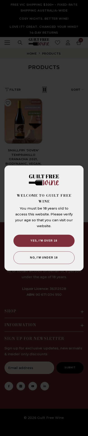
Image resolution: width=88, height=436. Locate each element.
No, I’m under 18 (44, 257)
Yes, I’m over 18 (43, 240)
